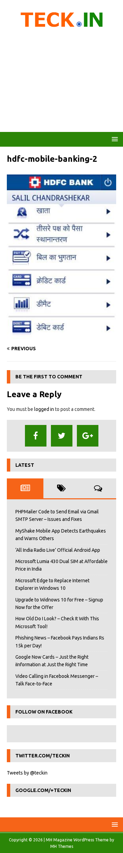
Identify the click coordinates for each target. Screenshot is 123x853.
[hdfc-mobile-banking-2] (61, 335)
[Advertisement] (61, 82)
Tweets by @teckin (27, 773)
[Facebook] (35, 436)
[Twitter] (61, 436)
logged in (44, 409)
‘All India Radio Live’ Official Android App (57, 550)
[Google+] (87, 436)
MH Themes (61, 846)
